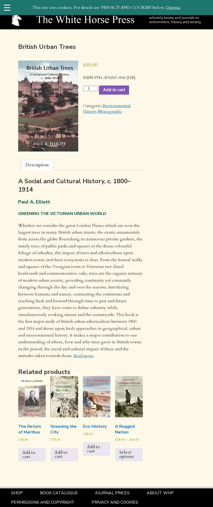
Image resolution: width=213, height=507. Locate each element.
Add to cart (114, 90)
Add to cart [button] (28, 455)
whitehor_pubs (69, 53)
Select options (126, 454)
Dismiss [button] (173, 7)
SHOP (17, 493)
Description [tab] (37, 165)
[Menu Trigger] (7, 7)
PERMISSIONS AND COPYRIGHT (43, 502)
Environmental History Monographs (107, 108)
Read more (83, 356)
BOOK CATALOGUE (59, 493)
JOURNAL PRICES (112, 493)
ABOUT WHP (160, 493)
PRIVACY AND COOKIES (115, 502)
